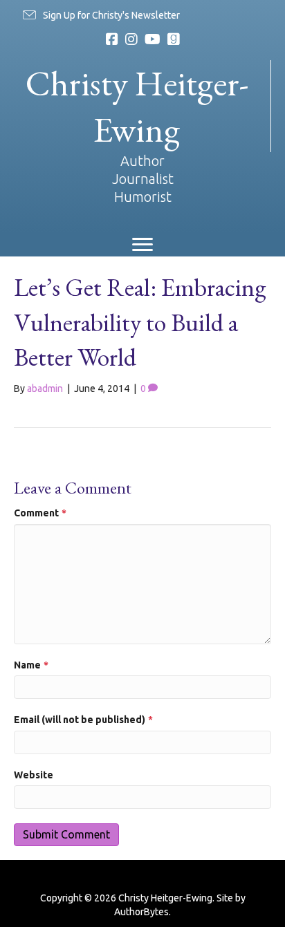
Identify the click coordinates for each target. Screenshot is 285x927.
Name (31, 665)
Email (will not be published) (83, 719)
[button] (100, 15)
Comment (40, 512)
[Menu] (142, 244)
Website (33, 774)
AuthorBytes (141, 911)
